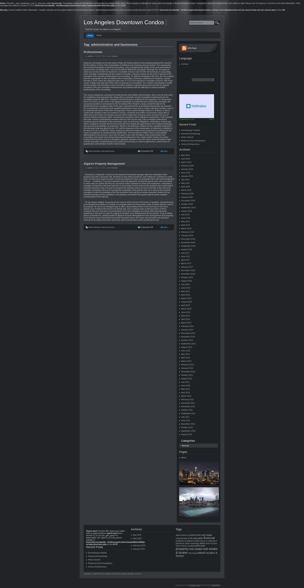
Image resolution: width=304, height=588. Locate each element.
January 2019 (187, 235)
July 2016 (185, 284)
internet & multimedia (208, 541)
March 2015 (186, 309)
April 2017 (185, 260)
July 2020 (185, 180)
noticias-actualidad (188, 546)
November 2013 (188, 337)
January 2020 (187, 197)
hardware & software (184, 541)
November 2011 (188, 406)
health (196, 541)
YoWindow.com (186, 119)
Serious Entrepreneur (190, 144)
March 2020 (186, 190)
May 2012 (185, 389)
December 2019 (188, 201)
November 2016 (188, 274)
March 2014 (186, 323)
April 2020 (185, 187)
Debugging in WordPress (266, 3)
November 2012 (188, 372)
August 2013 (186, 347)
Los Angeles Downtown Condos (124, 22)
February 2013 (187, 365)
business (184, 535)
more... (166, 151)
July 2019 (185, 215)
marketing (194, 543)
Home (90, 35)
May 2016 (185, 291)
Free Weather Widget (196, 106)
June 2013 (185, 351)
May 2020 (185, 183)
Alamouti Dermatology (190, 134)
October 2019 (187, 204)
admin (90, 56)
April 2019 (185, 225)
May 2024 (185, 155)
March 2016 (186, 298)
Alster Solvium (187, 137)
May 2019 (185, 221)
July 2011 (185, 417)
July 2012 (185, 382)
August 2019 (186, 211)
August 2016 (186, 281)
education (198, 538)
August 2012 (186, 379)
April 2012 (185, 392)
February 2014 (187, 326)
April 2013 (185, 358)
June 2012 (185, 385)
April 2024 (185, 159)
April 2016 (185, 295)
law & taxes (184, 543)
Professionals (93, 52)
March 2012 (186, 396)
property (182, 549)
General (114, 56)
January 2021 (187, 176)
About (98, 35)
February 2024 (187, 166)
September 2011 (188, 413)
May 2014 (185, 316)
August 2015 (186, 302)
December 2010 (188, 424)
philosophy (200, 546)
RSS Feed (191, 48)
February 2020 (187, 194)
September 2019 (188, 208)
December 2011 (188, 403)
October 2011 (187, 410)
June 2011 (185, 420)
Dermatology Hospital (190, 130)
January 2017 (187, 267)
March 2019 (186, 228)
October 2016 (187, 277)
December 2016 (188, 270)
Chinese (184, 64)
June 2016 (185, 288)
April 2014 (185, 319)
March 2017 (186, 263)
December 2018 (188, 239)
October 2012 (187, 375)
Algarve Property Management (104, 163)
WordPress (216, 585)
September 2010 (188, 431)
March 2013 (186, 361)
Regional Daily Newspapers (193, 141)
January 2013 (187, 368)
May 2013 (185, 354)
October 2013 (187, 340)
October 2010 (187, 427)
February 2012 (187, 399)
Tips (190, 553)
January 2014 (187, 330)
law (177, 543)
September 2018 (188, 246)
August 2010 (186, 434)
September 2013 (188, 344)
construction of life (184, 538)
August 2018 (186, 249)
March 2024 (186, 162)
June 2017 (185, 256)
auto (178, 535)
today (194, 553)
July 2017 (185, 253)
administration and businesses (101, 151)
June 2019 (185, 218)
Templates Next (195, 585)
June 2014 (185, 312)
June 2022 (185, 173)
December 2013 (188, 333)
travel (201, 552)
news (202, 543)
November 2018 (188, 242)
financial (209, 538)
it (216, 541)
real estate (195, 549)
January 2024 (187, 169)
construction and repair (200, 535)
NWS (211, 119)
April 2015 (185, 305)
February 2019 (187, 232)
